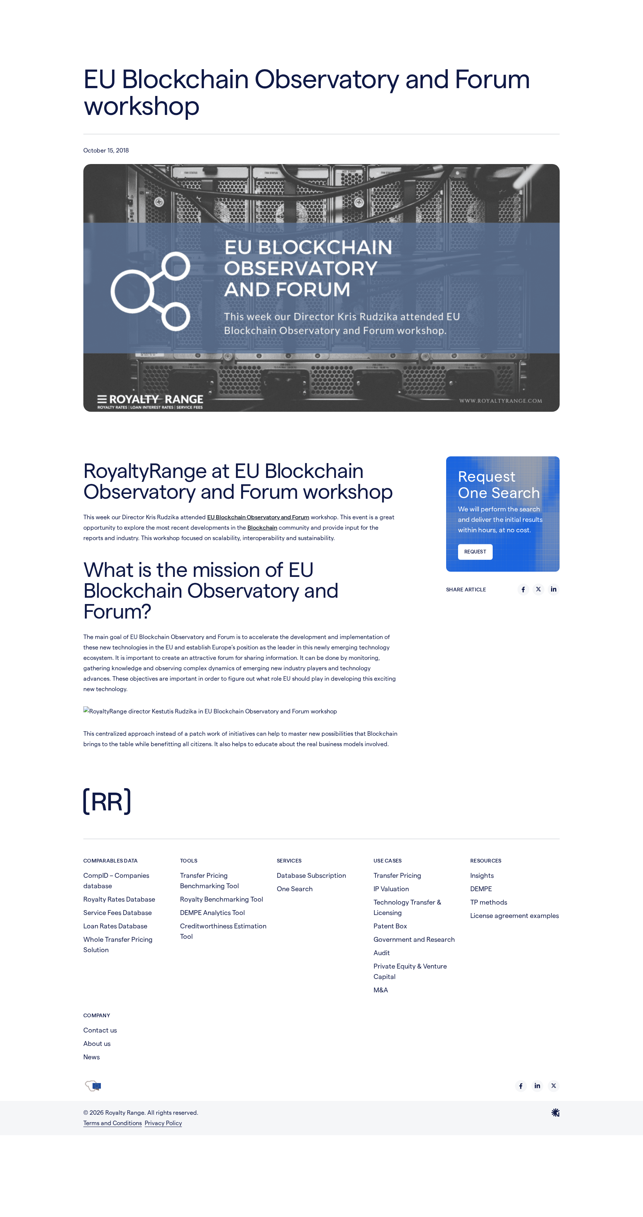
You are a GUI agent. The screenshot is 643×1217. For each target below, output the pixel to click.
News (91, 1056)
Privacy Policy (163, 1123)
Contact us (100, 1030)
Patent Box (390, 925)
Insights (482, 875)
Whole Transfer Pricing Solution (118, 944)
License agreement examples (514, 915)
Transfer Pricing (397, 875)
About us (97, 1043)
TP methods (488, 902)
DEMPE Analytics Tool (212, 912)
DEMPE (481, 888)
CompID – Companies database (116, 880)
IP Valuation (391, 888)
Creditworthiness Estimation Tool (223, 931)
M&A (381, 989)
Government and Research (414, 939)
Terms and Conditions (112, 1123)
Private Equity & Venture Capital (410, 971)
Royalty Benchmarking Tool (221, 899)
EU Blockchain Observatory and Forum (258, 517)
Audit (382, 952)
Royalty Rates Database (119, 899)
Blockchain (262, 527)
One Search (295, 888)
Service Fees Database (117, 912)
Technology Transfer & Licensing (407, 907)
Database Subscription (311, 875)
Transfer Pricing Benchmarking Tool (209, 880)
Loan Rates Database (115, 925)
